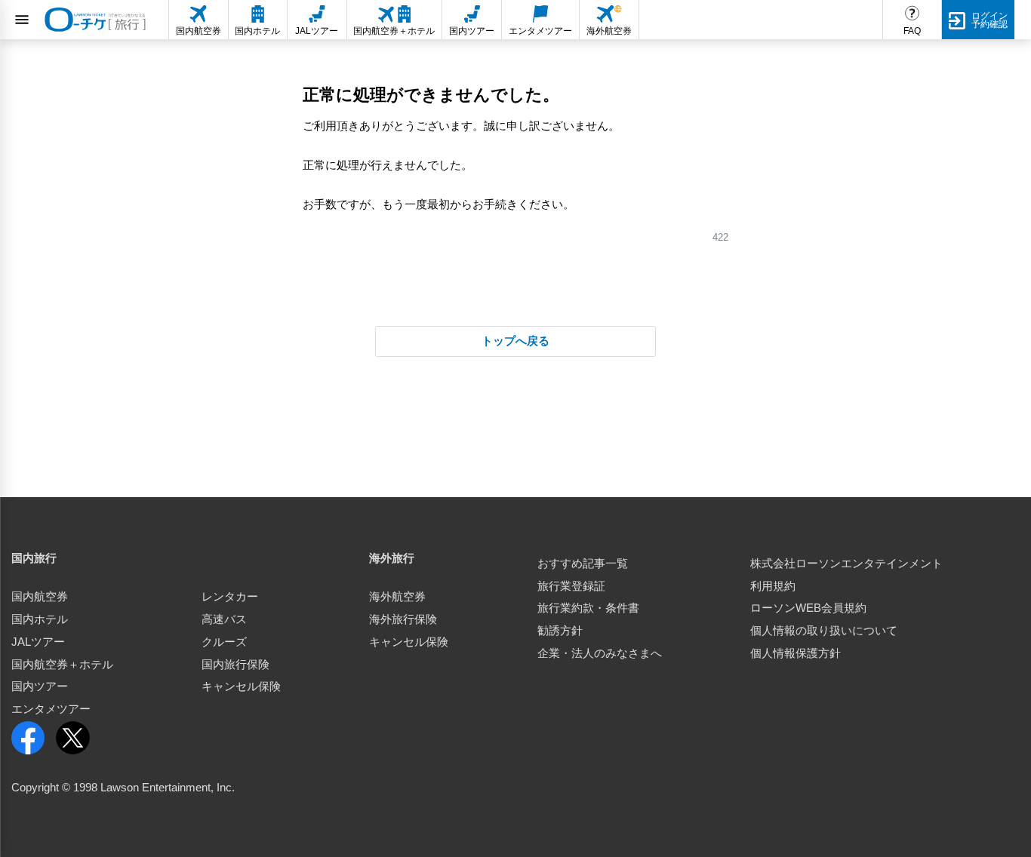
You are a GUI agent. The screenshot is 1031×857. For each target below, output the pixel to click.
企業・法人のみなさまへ (599, 653)
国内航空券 (39, 597)
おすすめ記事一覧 (582, 564)
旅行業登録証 (571, 586)
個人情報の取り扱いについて (823, 631)
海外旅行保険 (403, 619)
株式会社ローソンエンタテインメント (846, 564)
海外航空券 (397, 597)
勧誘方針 (560, 631)
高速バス (224, 619)
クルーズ (224, 642)
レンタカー (230, 597)
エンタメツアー (51, 709)
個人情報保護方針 (795, 653)
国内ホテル (39, 619)
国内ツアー (39, 686)
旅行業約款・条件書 (588, 608)
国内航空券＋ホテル (62, 665)
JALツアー (38, 642)
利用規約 (773, 586)
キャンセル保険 (241, 686)
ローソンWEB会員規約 (808, 608)
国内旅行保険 (235, 665)
